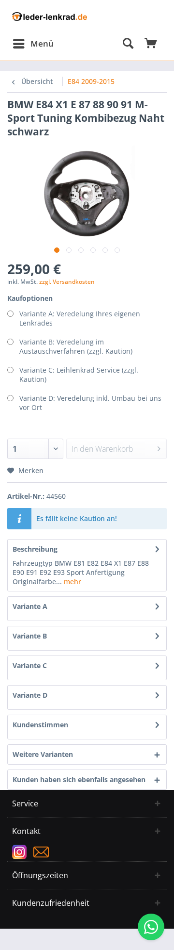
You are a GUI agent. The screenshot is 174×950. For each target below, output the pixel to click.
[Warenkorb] (151, 43)
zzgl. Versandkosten (67, 282)
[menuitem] (32, 43)
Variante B (30, 635)
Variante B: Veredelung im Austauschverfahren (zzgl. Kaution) (75, 346)
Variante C (30, 665)
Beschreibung (35, 549)
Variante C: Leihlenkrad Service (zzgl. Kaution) (78, 374)
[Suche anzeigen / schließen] (127, 43)
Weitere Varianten (43, 754)
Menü (42, 43)
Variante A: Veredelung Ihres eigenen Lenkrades (79, 318)
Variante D (30, 695)
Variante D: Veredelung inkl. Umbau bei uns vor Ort (90, 402)
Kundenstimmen (40, 724)
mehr (71, 581)
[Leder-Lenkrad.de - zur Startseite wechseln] (49, 20)
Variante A (30, 606)
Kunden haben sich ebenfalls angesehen (79, 779)
